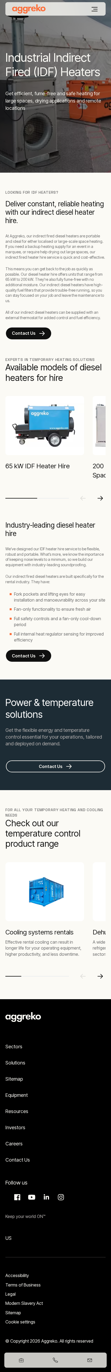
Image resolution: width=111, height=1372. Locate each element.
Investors (15, 1127)
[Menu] (94, 9)
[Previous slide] (83, 498)
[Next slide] (100, 498)
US (8, 1238)
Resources (16, 1111)
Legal (10, 1294)
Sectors (13, 1046)
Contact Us (24, 333)
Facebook (16, 1197)
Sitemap (14, 1079)
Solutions (15, 1063)
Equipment (16, 1095)
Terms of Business (23, 1285)
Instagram (60, 1197)
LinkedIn (45, 1197)
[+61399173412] (56, 1360)
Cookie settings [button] (20, 1322)
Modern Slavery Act (24, 1303)
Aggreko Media (30, 1197)
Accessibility (17, 1275)
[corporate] (29, 9)
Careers (14, 1143)
